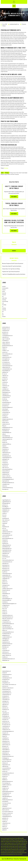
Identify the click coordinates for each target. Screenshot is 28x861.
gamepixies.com (5, 746)
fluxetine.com (4, 442)
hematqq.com (20, 852)
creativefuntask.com (6, 726)
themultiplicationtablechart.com (8, 482)
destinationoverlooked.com (7, 643)
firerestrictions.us (5, 410)
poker (11, 838)
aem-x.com (4, 711)
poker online (4, 298)
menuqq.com (3, 838)
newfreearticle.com (5, 566)
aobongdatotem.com (6, 682)
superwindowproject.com (7, 457)
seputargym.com (5, 701)
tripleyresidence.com (6, 764)
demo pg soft (3, 850)
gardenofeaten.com (6, 570)
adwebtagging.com (5, 638)
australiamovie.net (5, 330)
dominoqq (4, 299)
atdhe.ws (4, 434)
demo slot (4, 293)
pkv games (8, 838)
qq (2, 306)
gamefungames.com (6, 722)
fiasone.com (4, 591)
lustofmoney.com (5, 652)
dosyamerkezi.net (5, 360)
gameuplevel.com (5, 714)
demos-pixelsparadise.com (7, 353)
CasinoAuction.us (5, 449)
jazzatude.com (5, 379)
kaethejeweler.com (5, 794)
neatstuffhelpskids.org (6, 395)
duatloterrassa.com (6, 769)
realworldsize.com (5, 553)
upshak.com (4, 610)
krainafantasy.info (5, 518)
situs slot (4, 294)
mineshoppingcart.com (6, 691)
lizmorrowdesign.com (6, 783)
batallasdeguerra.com (6, 392)
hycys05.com (4, 571)
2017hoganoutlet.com (6, 503)
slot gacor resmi (20, 843)
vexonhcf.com (4, 352)
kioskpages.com (5, 786)
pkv (3, 296)
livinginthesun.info (5, 526)
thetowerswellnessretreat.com (8, 791)
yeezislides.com (5, 681)
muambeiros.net (5, 414)
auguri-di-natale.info (6, 338)
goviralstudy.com (5, 464)
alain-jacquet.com (5, 536)
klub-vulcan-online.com (6, 761)
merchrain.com (5, 819)
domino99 (17, 838)
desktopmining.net (5, 472)
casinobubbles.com (6, 699)
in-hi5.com (4, 516)
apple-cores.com (5, 467)
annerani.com (4, 377)
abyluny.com (4, 826)
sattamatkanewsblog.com (7, 627)
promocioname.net (5, 404)
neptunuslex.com (5, 337)
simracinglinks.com (6, 358)
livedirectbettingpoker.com (7, 598)
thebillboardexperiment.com (7, 799)
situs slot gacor (6, 841)
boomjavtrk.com (5, 828)
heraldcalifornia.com (6, 743)
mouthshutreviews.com (6, 694)
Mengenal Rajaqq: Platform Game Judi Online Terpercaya (14, 221)
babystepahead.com (6, 642)
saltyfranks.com (5, 375)
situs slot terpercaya (13, 841)
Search (14, 242)
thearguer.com (5, 586)
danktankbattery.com (6, 593)
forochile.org (4, 399)
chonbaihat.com (5, 417)
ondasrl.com (4, 778)
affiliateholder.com (5, 660)
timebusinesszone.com (6, 653)
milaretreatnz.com (5, 385)
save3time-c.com (5, 350)
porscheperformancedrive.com (8, 773)
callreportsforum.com (6, 823)
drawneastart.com (5, 748)
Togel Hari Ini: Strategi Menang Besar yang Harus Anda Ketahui (13, 274)
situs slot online (17, 854)
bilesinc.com (4, 384)
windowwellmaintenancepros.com (8, 658)
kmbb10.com (4, 580)
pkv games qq (18, 839)
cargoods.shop (5, 530)
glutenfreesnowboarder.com (7, 781)
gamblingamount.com (6, 645)
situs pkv (4, 286)
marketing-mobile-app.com (7, 588)
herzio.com (4, 515)
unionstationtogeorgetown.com (8, 731)
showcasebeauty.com (6, 363)
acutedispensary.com (6, 625)
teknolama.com (5, 555)
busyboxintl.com (5, 543)
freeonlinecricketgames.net (7, 407)
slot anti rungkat (4, 843)
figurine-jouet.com (5, 809)
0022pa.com (4, 380)
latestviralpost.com (5, 565)
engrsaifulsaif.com (5, 727)
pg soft (14, 839)
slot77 (21, 854)
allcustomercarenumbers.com (8, 756)
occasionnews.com (5, 650)
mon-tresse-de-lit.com (6, 803)
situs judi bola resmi (8, 852)
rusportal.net (4, 523)
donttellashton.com (5, 510)
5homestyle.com (5, 489)
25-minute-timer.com (6, 724)
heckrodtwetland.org (6, 435)
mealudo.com (4, 595)
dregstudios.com (5, 394)
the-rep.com (4, 374)
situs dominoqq (5, 301)
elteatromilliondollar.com (6, 548)
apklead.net (4, 829)
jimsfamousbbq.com (6, 327)
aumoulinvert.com (5, 454)
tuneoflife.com (5, 657)
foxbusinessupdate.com (6, 600)
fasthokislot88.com (5, 749)
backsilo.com (4, 612)
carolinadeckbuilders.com (7, 369)
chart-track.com (5, 400)
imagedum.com (5, 789)
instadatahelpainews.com (7, 816)
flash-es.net (4, 608)
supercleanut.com (5, 739)
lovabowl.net (4, 672)
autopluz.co (4, 348)
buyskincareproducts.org (7, 477)
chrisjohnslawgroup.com (6, 759)
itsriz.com (4, 528)
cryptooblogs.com (5, 712)
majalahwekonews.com (6, 501)
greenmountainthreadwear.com (8, 623)
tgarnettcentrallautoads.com (7, 345)
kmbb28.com (4, 821)
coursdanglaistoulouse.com (7, 335)
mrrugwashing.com (5, 605)
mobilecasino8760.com (6, 444)
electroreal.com (5, 686)
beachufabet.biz (5, 801)
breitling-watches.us (6, 343)
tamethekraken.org (5, 774)
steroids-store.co (5, 422)
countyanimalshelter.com (7, 637)
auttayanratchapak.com (6, 545)
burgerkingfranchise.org (6, 550)
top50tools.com (5, 372)
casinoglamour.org (5, 484)
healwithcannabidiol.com (6, 784)
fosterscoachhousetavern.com (8, 560)
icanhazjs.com (5, 460)
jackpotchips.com (5, 753)
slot (3, 303)
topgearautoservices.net (6, 808)
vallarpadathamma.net (6, 551)
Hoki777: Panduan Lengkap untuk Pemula (14, 187)
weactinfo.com (5, 583)
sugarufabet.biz (5, 804)
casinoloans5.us (5, 447)
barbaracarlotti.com (6, 470)
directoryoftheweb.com (6, 508)
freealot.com (4, 736)
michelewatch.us (5, 340)
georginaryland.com (6, 429)
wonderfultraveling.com (6, 402)
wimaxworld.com (5, 405)
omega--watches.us (6, 342)
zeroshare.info (5, 382)
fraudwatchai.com (5, 709)
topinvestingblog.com (6, 370)
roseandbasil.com (5, 430)
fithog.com (4, 425)
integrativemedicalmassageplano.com (9, 603)
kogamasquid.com (5, 480)
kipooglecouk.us (5, 450)
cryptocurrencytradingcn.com (7, 628)
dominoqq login (3, 847)
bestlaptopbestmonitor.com (7, 427)
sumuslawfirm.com (5, 620)
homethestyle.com (5, 716)
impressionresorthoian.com (7, 615)
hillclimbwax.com (5, 647)
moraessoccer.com (6, 397)
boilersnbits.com (5, 563)
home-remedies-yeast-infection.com (9, 684)
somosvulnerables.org (6, 768)
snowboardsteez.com (6, 575)
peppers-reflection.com (6, 655)
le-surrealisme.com (6, 362)
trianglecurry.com (5, 788)
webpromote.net (5, 420)
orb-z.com (4, 558)
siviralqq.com (4, 613)
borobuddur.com (5, 719)
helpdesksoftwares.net (6, 671)
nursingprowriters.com (6, 622)
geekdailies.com (5, 818)
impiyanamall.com (5, 702)
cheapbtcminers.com (6, 729)
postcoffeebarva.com (6, 546)
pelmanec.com (5, 505)
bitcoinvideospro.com (6, 533)
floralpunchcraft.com (6, 590)
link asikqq (4, 304)
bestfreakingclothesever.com (7, 616)
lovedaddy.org (4, 601)
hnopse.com (4, 648)
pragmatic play (20, 841)
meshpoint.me (5, 540)
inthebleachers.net (5, 474)
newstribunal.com (5, 676)
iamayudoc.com (5, 732)
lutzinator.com (5, 776)
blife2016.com (4, 779)
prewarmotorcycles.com (6, 357)
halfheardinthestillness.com (7, 437)
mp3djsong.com (5, 333)
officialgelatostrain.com (6, 793)
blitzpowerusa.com (5, 568)
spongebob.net (5, 541)
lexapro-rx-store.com (6, 475)
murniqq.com (15, 852)
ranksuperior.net (5, 640)
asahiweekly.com (5, 738)
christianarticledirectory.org (7, 487)
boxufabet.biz (4, 806)
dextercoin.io (4, 485)
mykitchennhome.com (6, 452)
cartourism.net (5, 465)
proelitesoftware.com (6, 754)
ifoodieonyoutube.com (6, 689)
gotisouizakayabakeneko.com (7, 538)
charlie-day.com (5, 596)
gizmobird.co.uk (5, 332)
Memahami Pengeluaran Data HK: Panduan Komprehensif (12, 263)
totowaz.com (4, 630)
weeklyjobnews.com (6, 635)
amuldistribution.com (6, 717)
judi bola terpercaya (9, 850)
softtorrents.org (5, 766)
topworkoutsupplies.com (6, 692)
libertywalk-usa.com (6, 328)
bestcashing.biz (5, 409)
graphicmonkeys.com (6, 744)
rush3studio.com (5, 511)
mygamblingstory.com (6, 500)
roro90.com (4, 513)
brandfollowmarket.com (6, 633)
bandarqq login (15, 844)
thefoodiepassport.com (6, 455)
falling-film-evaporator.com (7, 618)
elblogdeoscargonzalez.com (7, 419)
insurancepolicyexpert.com (7, 365)
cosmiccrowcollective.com (7, 535)
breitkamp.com (5, 763)
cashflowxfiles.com (5, 578)
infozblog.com (4, 415)
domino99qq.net (5, 506)
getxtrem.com (4, 581)
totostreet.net (4, 706)
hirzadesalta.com (5, 696)
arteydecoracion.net (6, 424)
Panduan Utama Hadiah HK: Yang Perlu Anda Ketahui (11, 266)
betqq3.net (4, 445)
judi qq (3, 291)
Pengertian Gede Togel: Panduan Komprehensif (11, 271)
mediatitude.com (5, 355)
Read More (14, 196)
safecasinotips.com (6, 751)
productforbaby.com (6, 556)
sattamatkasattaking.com (7, 796)
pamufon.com (4, 771)
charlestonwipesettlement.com (8, 632)
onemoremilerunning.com (7, 573)
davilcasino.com (5, 707)
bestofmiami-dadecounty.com (7, 687)
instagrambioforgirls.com (7, 576)
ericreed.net (4, 440)
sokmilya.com (4, 824)
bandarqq (4, 308)
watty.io (3, 525)
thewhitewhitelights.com (6, 432)
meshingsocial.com (6, 585)
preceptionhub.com (5, 679)
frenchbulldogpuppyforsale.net (8, 479)
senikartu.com (5, 521)
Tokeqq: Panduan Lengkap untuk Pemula (14, 204)
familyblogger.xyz (5, 758)
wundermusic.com (5, 721)
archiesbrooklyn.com (6, 412)
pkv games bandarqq (9, 844)
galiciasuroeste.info (6, 390)
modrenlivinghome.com (6, 814)
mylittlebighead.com (6, 734)
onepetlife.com (5, 798)
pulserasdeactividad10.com (7, 469)
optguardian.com (5, 704)
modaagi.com (4, 387)
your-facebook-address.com (7, 811)
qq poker (20, 844)
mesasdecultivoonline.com (7, 561)
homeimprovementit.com (7, 674)
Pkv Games (6, 168)
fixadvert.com (4, 347)
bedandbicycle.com (5, 741)
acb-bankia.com (5, 606)
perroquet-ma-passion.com (7, 813)
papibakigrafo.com (5, 459)
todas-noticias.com (6, 520)
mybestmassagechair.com (7, 439)
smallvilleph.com (5, 389)
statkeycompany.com (6, 367)
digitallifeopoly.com (5, 697)
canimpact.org (5, 462)
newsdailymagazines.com (7, 677)
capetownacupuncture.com (7, 531)
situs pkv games (5, 288)
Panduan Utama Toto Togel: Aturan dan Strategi (11, 268)
